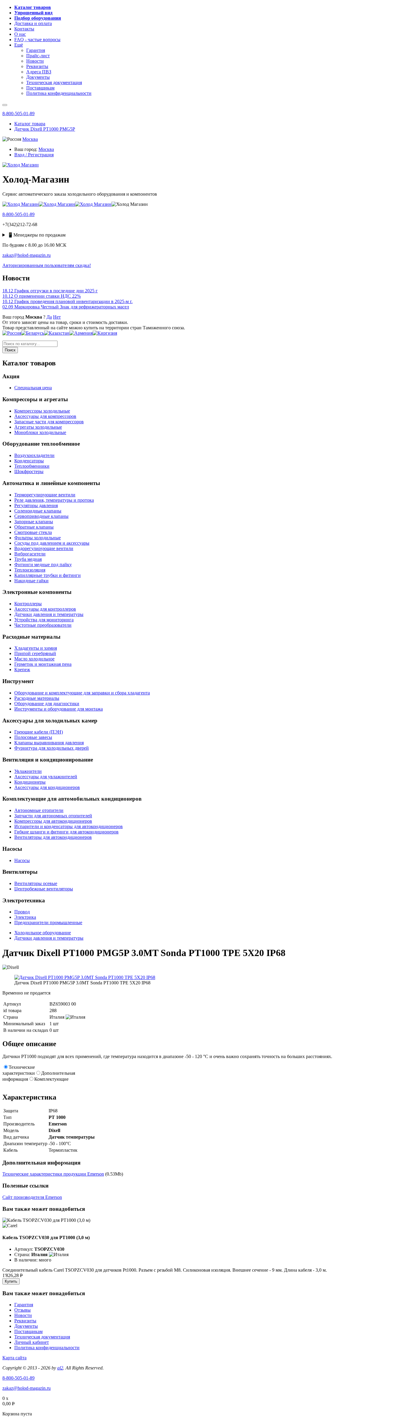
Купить (11, 1281)
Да (49, 316)
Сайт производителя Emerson (32, 1197)
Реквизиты (25, 1320)
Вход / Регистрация (34, 154)
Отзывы (22, 1310)
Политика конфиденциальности (47, 1347)
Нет (57, 316)
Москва (30, 139)
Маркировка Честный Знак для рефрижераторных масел (65, 306)
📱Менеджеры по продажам (36, 234)
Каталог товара (29, 123)
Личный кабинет (31, 1342)
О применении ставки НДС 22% (41, 296)
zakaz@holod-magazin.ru (26, 255)
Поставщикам (28, 1331)
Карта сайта (14, 1357)
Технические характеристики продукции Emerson (53, 1173)
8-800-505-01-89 (18, 113)
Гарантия (23, 1304)
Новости (23, 1315)
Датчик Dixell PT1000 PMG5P (44, 129)
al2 (60, 1367)
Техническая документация (42, 1336)
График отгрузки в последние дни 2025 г (50, 290)
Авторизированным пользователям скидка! (46, 265)
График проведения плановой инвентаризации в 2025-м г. (67, 301)
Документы (26, 1326)
